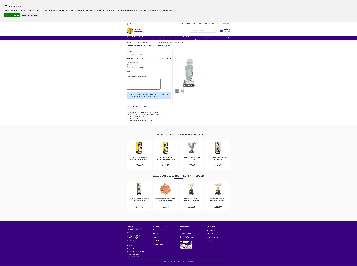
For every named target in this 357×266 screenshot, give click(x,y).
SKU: (162, 58)
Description (132, 107)
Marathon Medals (212, 237)
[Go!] (214, 30)
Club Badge (144, 107)
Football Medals (208, 38)
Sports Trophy (211, 230)
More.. (230, 38)
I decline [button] (16, 15)
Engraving (209, 24)
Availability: (131, 58)
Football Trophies (131, 42)
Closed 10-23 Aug (131, 38)
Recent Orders (223, 24)
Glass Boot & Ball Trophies (153, 42)
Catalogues (197, 24)
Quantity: (130, 71)
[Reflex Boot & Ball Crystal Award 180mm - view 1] (177, 91)
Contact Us (157, 233)
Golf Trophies (210, 234)
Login (155, 237)
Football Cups (186, 38)
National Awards (211, 241)
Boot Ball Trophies (162, 38)
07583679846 (131, 249)
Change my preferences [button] (29, 15)
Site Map (156, 240)
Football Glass (219, 38)
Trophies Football (185, 233)
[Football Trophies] (135, 31)
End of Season (175, 38)
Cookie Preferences (186, 237)
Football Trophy (183, 24)
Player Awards (151, 38)
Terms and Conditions (160, 230)
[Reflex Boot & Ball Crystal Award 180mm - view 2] (181, 91)
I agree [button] (8, 15)
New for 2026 (141, 38)
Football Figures (196, 38)
